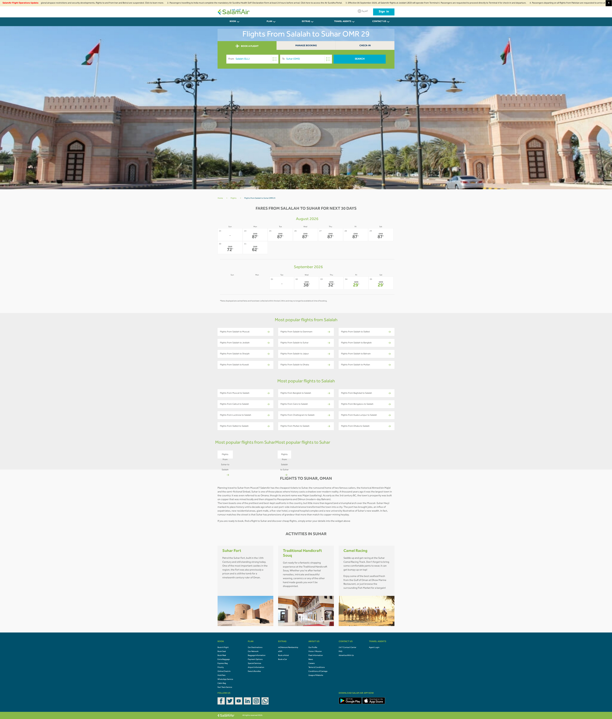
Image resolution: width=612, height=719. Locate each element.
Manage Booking (306, 46)
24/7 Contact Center (347, 648)
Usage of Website (315, 675)
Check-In (365, 46)
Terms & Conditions (316, 667)
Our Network (253, 652)
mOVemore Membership (288, 648)
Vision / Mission (315, 652)
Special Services (254, 664)
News (310, 660)
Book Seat (222, 652)
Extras (306, 22)
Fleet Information (315, 656)
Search (360, 59)
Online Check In (224, 671)
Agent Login (374, 648)
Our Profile (312, 648)
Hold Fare (221, 675)
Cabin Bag (222, 683)
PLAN (269, 22)
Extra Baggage (224, 660)
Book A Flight (223, 648)
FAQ (340, 652)
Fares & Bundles (254, 671)
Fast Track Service (225, 687)
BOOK (233, 22)
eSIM (280, 652)
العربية (364, 11)
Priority (221, 667)
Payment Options (255, 660)
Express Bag (223, 664)
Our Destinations (255, 648)
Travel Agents (342, 22)
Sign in (384, 12)
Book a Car (282, 660)
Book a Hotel (283, 656)
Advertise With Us (346, 656)
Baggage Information (257, 656)
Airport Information (256, 667)
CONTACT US (379, 22)
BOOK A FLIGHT (249, 46)
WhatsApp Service (225, 679)
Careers (311, 664)
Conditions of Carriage (317, 671)
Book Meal (222, 656)
